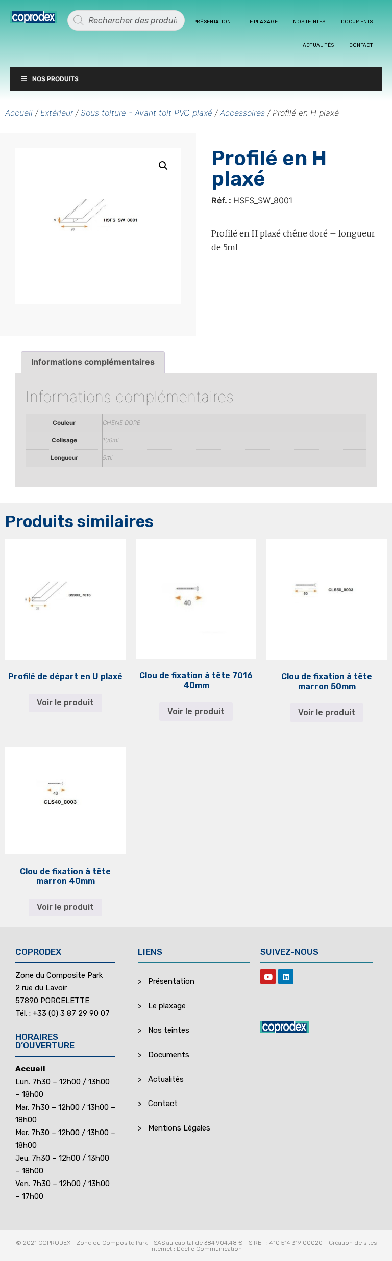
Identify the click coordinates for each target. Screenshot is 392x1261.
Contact (361, 45)
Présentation (212, 22)
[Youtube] (268, 976)
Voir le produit (65, 702)
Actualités (318, 45)
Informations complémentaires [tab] (93, 362)
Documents (357, 22)
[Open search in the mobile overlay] (126, 20)
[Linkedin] (285, 976)
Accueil (19, 113)
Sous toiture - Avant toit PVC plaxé (146, 113)
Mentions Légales (179, 1128)
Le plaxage (262, 22)
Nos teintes (309, 22)
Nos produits (55, 79)
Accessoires (242, 113)
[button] (163, 165)
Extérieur (56, 113)
